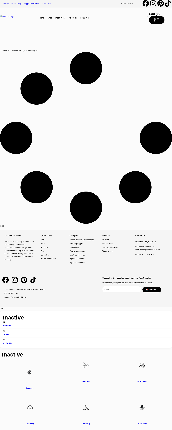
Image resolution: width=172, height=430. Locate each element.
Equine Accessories (48, 259)
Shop (49, 18)
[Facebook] (145, 3)
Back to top (160, 229)
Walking (86, 381)
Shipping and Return (31, 4)
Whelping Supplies (77, 244)
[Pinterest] (160, 3)
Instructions (60, 18)
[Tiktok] (168, 3)
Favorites (7, 325)
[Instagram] (153, 3)
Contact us (85, 18)
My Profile (7, 343)
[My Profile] (4, 340)
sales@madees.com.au (150, 250)
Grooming (142, 381)
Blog (42, 251)
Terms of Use (46, 4)
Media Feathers (40, 290)
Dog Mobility (74, 247)
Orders (6, 334)
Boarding (30, 424)
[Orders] (4, 331)
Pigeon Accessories (77, 263)
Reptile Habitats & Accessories (82, 240)
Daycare (30, 388)
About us (73, 18)
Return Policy (16, 4)
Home (41, 18)
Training (86, 424)
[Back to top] (161, 227)
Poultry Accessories (77, 251)
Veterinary (142, 424)
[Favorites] (4, 322)
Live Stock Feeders (77, 255)
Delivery (6, 4)
